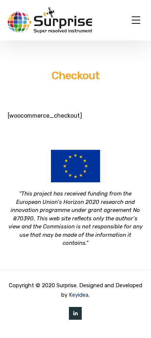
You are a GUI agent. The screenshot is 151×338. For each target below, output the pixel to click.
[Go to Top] (136, 321)
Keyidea (78, 295)
